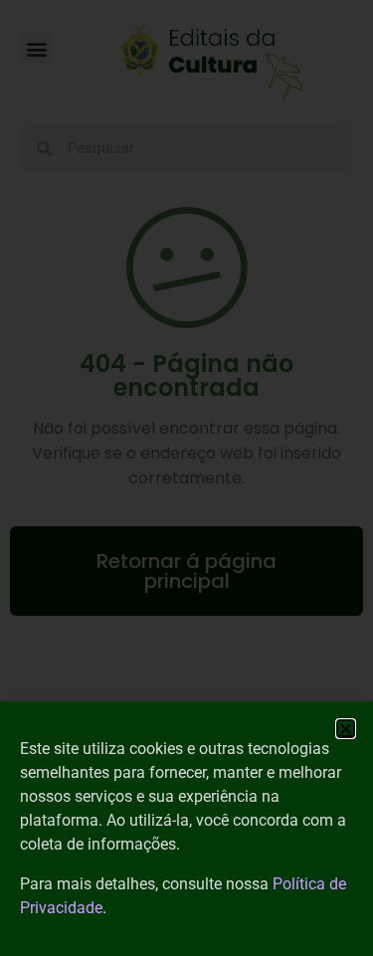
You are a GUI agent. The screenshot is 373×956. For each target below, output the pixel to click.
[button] (345, 728)
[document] (186, 478)
